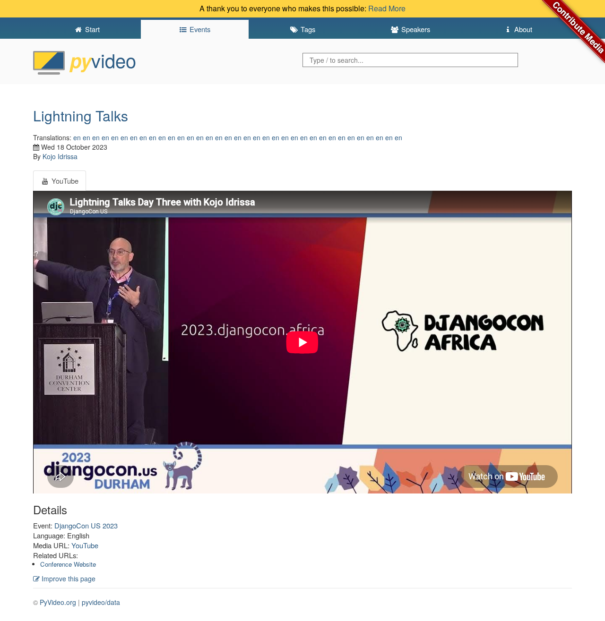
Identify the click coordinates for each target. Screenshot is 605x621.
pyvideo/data (101, 602)
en (77, 137)
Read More (387, 8)
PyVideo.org (58, 602)
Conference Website (68, 564)
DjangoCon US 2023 (86, 525)
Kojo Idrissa (60, 156)
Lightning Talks (80, 115)
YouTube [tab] (64, 181)
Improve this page (67, 578)
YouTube (84, 545)
